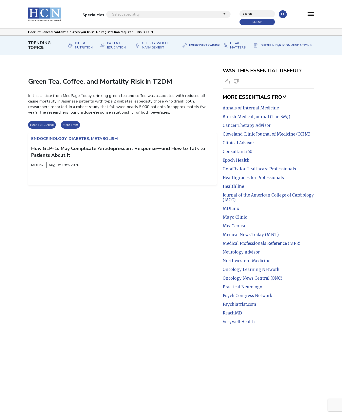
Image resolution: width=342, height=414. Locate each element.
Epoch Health (236, 160)
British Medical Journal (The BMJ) (256, 116)
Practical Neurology (242, 286)
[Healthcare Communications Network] (44, 14)
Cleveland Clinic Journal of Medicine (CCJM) (267, 134)
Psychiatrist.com (239, 304)
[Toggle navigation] (311, 15)
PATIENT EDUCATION (116, 45)
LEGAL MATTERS (237, 45)
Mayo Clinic (235, 217)
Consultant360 (237, 151)
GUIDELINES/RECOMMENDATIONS (283, 45)
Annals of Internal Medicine (251, 107)
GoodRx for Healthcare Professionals (259, 168)
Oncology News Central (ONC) (252, 278)
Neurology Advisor (241, 252)
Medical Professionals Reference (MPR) (261, 243)
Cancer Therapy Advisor (247, 125)
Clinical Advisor (238, 142)
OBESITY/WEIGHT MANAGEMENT (156, 45)
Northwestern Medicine (246, 260)
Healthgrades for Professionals (253, 177)
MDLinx (231, 208)
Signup (257, 22)
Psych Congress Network (248, 295)
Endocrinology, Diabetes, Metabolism (74, 138)
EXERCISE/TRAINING (202, 45)
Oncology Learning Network (251, 269)
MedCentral (235, 225)
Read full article (42, 125)
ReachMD (232, 312)
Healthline (233, 186)
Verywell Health (239, 321)
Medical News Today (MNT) (251, 234)
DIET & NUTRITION (83, 45)
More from (70, 125)
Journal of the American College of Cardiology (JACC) (268, 197)
